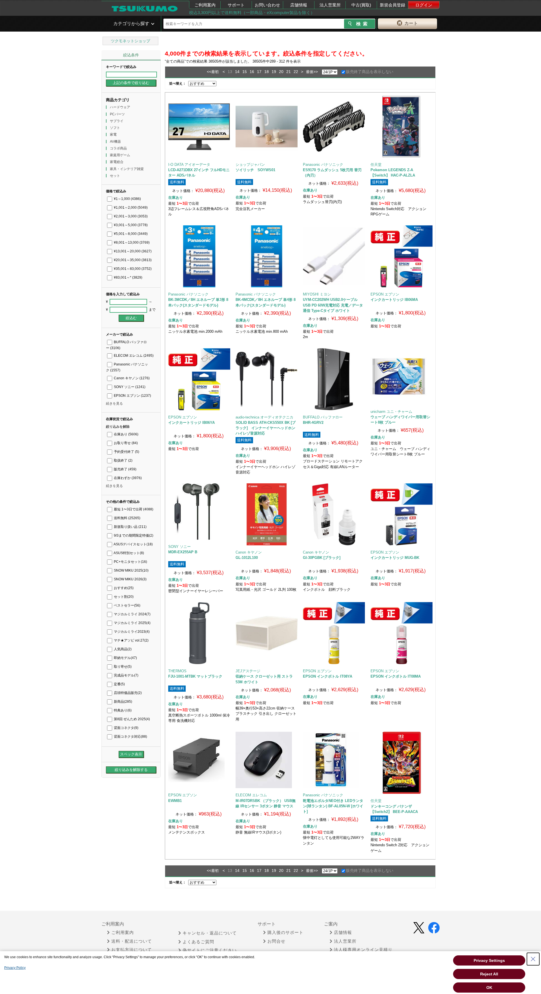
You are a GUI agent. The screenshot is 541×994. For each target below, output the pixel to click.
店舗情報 (298, 5)
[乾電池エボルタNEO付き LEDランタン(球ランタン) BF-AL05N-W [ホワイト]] (334, 760)
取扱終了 (122, 460)
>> (315, 71)
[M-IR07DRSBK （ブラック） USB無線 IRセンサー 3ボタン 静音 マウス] (266, 760)
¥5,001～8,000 (130, 233)
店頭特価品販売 (127, 693)
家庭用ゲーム (120, 155)
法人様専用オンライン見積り (363, 949)
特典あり (122, 710)
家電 (113, 134)
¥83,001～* (127, 277)
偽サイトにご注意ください (210, 950)
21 (288, 71)
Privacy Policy (15, 968)
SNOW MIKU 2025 (130, 570)
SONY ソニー (129, 387)
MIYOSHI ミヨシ (317, 294)
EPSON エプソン (132, 395)
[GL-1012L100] (267, 514)
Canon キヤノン (131, 378)
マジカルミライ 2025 (131, 623)
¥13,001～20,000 (132, 251)
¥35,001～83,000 (132, 268)
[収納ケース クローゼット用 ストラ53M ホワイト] (267, 633)
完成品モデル (125, 675)
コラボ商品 (118, 148)
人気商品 (122, 649)
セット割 (123, 596)
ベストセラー (126, 605)
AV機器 (115, 141)
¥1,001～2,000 (130, 207)
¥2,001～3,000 (130, 216)
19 (274, 71)
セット (115, 175)
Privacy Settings (489, 960)
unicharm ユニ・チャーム (391, 411)
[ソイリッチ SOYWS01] (267, 127)
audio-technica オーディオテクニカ (264, 417)
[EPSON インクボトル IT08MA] (402, 633)
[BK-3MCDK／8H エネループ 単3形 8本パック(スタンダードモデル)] (199, 256)
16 (252, 71)
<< (209, 71)
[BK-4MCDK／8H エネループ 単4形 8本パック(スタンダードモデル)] (267, 256)
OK (489, 987)
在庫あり (125, 434)
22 (296, 71)
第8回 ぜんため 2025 (131, 719)
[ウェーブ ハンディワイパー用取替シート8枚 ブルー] (401, 376)
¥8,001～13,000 (131, 242)
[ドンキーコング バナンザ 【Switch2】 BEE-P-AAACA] (402, 763)
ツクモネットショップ (130, 41)
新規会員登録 (392, 5)
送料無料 (126, 518)
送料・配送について (131, 941)
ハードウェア (120, 107)
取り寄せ (122, 666)
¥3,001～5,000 (130, 225)
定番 (119, 684)
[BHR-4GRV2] (334, 379)
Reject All (489, 974)
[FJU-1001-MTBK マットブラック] (199, 633)
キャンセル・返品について (210, 933)
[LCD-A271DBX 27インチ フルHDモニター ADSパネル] (199, 127)
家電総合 (116, 162)
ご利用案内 (205, 5)
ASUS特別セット (128, 553)
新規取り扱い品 (130, 526)
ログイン (423, 5)
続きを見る (114, 403)
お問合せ (276, 941)
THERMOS (177, 671)
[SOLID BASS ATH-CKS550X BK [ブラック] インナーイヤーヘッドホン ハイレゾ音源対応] (267, 379)
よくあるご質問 (198, 942)
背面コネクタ (125, 727)
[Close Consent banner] (533, 959)
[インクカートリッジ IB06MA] (402, 256)
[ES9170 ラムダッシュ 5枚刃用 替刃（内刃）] (334, 127)
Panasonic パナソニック (323, 164)
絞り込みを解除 (118, 426)
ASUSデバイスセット (133, 544)
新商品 (122, 701)
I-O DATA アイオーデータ (189, 164)
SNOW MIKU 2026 (130, 579)
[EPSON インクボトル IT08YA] (334, 633)
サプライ (116, 121)
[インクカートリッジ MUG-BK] (402, 514)
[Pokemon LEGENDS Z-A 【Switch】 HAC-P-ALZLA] (402, 127)
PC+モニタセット (130, 561)
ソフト (115, 127)
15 (244, 71)
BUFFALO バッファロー (323, 417)
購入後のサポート (285, 932)
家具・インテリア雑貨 (127, 169)
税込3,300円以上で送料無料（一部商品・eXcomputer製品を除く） (252, 12)
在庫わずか (127, 478)
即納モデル (125, 658)
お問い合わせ (267, 5)
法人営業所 (330, 5)
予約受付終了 (126, 451)
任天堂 (376, 164)
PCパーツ (117, 114)
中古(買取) (361, 5)
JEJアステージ (248, 671)
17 (259, 71)
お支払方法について (131, 949)
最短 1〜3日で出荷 (133, 509)
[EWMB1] (199, 760)
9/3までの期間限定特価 (133, 535)
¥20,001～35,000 (132, 260)
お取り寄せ (125, 443)
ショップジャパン (250, 164)
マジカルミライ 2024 (131, 614)
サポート (236, 5)
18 (266, 71)
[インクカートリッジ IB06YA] (199, 379)
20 (281, 71)
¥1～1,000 (127, 198)
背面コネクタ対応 (130, 736)
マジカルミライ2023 (131, 631)
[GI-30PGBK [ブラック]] (334, 514)
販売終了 (124, 469)
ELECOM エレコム (133, 355)
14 (237, 71)
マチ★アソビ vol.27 (130, 640)
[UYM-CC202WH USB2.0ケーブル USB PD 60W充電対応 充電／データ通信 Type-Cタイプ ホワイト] (334, 256)
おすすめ (123, 588)
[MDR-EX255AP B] (199, 511)
